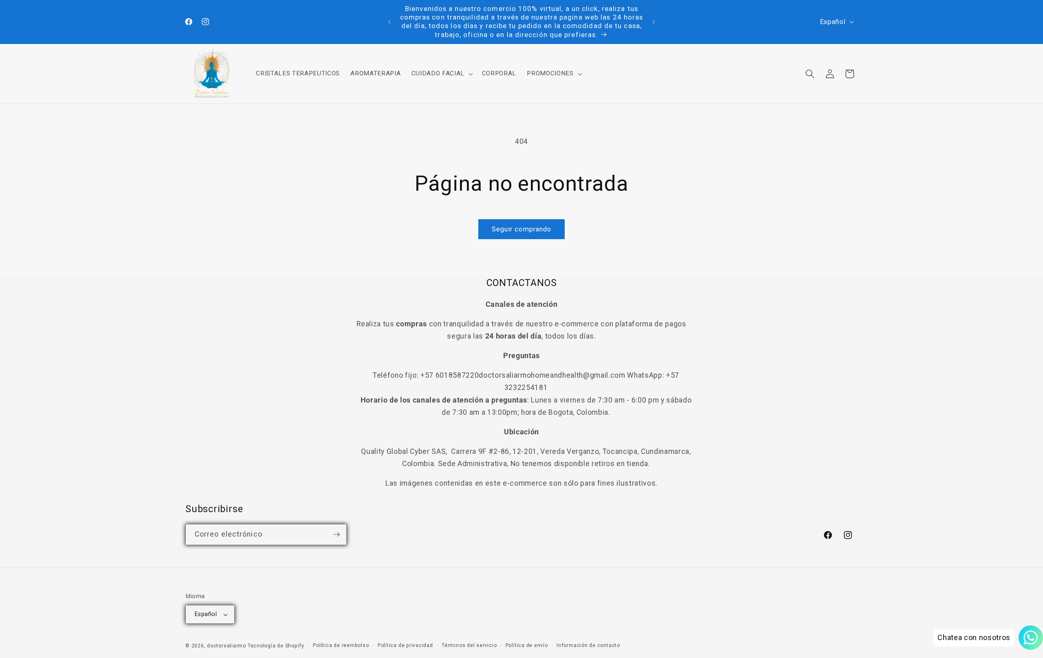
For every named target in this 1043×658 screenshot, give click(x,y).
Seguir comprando (522, 229)
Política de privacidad (405, 645)
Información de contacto (588, 645)
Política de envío (527, 645)
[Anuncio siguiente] (654, 21)
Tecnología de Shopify (276, 646)
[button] (441, 73)
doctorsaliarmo (226, 646)
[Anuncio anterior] (389, 21)
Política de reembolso (341, 645)
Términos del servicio (469, 645)
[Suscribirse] (336, 534)
